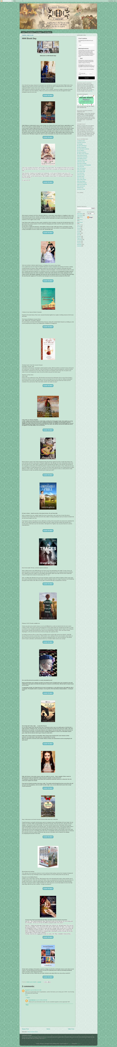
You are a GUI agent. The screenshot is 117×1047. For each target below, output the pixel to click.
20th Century (80, 222)
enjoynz (69, 1043)
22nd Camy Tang (80, 174)
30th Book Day (80, 187)
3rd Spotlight (80, 144)
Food (78, 231)
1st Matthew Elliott (81, 140)
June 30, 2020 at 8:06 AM (41, 1000)
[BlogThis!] (46, 982)
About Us (79, 225)
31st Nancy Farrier (81, 189)
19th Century (80, 219)
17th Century (80, 215)
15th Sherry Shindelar (81, 163)
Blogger (78, 1043)
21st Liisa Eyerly (80, 173)
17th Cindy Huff (80, 166)
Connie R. (27, 990)
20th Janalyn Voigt (81, 171)
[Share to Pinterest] (50, 982)
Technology (79, 239)
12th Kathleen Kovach (82, 158)
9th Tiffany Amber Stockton (83, 153)
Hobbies (79, 233)
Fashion (79, 229)
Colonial (79, 228)
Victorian (79, 242)
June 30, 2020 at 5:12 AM (35, 990)
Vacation (79, 241)
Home (23, 32)
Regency (79, 237)
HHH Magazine (47, 32)
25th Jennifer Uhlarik (81, 179)
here (91, 91)
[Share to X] (47, 982)
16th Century (80, 213)
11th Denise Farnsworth (82, 156)
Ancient (78, 226)
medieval (79, 246)
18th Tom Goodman (81, 168)
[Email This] (44, 982)
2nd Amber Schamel (81, 142)
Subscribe (87, 77)
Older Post (71, 1029)
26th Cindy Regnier (81, 181)
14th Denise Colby (81, 161)
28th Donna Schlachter (82, 184)
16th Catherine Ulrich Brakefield (84, 165)
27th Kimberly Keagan (82, 182)
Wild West (79, 244)
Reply (26, 994)
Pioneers (79, 236)
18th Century (80, 216)
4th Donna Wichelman (82, 145)
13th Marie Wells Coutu (82, 160)
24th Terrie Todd (80, 178)
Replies (28, 997)
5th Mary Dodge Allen (81, 147)
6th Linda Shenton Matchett (83, 148)
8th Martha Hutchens (81, 152)
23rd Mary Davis (80, 176)
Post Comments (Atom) (33, 1031)
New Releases (30, 32)
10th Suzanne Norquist (82, 155)
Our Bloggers (39, 32)
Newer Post (25, 1029)
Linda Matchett (32, 1000)
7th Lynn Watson (80, 150)
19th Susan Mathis (81, 169)
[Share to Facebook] (48, 982)
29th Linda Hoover (81, 186)
